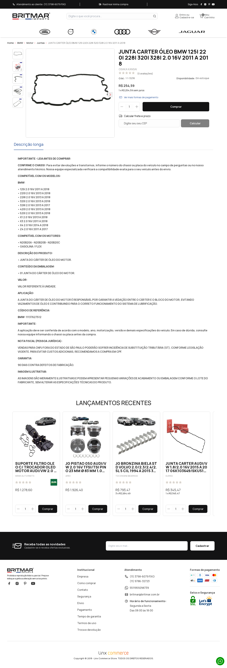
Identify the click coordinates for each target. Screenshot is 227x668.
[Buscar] (155, 16)
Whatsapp (220, 661)
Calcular (195, 123)
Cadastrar (202, 546)
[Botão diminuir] (18, 509)
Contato (82, 590)
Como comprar (86, 583)
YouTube (33, 583)
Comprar (176, 107)
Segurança (84, 596)
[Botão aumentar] (32, 509)
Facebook (9, 583)
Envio (80, 603)
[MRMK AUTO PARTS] (54, 482)
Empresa (82, 576)
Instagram (17, 583)
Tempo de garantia (89, 616)
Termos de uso (86, 623)
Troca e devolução (89, 630)
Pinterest (25, 583)
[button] (110, 94)
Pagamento (84, 610)
